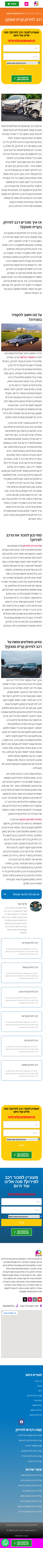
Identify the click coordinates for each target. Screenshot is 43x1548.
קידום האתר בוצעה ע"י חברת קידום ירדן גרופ (21, 1525)
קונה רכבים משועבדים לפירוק (30, 1435)
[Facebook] (21, 1422)
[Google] (25, 1299)
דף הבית (39, 13)
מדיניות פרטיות (20, 63)
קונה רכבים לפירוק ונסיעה (31, 1450)
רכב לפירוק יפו (31, 1040)
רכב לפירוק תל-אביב (28, 991)
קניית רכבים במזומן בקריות (31, 1501)
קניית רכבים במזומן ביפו (32, 1490)
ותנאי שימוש (11, 63)
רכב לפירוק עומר (30, 967)
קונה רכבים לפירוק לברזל (31, 1456)
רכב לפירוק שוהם (30, 1064)
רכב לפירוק (30, 13)
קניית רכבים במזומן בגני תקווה (29, 1506)
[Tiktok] (35, 1299)
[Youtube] (40, 1299)
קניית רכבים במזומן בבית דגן (30, 1511)
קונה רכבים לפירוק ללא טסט (30, 1440)
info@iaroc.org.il (21, 1535)
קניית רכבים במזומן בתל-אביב (30, 1485)
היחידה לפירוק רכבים (31, 819)
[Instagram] (30, 1299)
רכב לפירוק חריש (30, 942)
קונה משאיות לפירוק (34, 1445)
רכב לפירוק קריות (30, 1016)
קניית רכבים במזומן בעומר (31, 1475)
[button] (26, 4)
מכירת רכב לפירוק (32, 545)
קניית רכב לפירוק (35, 1461)
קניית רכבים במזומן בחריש (31, 1480)
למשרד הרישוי (27, 357)
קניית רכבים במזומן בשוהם (31, 1495)
